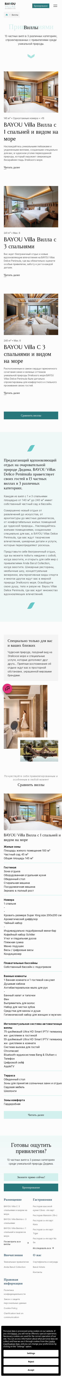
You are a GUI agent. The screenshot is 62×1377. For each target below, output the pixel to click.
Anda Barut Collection (15, 1267)
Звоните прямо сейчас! (31, 1177)
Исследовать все (42, 1248)
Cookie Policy (10, 1308)
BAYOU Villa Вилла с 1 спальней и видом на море (15, 1232)
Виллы (15, 15)
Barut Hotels (39, 1267)
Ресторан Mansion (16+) (45, 1215)
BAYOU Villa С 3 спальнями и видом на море (15, 1210)
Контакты (37, 1272)
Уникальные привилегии (16, 1262)
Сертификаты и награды (45, 1262)
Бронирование (41, 5)
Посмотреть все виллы (12, 1242)
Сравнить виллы (31, 415)
